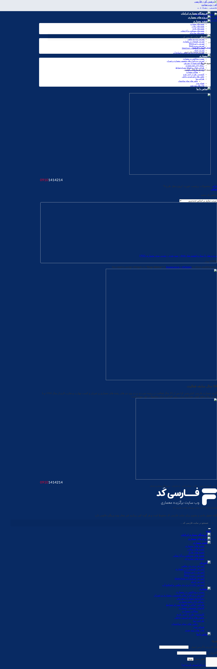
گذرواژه (212, 653)
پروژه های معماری (197, 17)
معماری (203, 56)
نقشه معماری (200, 21)
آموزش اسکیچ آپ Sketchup (193, 48)
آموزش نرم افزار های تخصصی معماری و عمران (185, 61)
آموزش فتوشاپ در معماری (193, 41)
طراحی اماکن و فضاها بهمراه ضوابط (190, 68)
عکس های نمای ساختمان (188, 81)
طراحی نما (200, 79)
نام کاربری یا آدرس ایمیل (203, 647)
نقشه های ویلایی (198, 26)
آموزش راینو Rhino (196, 44)
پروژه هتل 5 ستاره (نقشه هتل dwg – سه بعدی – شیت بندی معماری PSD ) (178, 256)
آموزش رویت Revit (196, 46)
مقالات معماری (192, 72)
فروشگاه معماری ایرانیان (194, 13)
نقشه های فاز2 (198, 29)
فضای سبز (200, 83)
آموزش (203, 563)
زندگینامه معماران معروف (194, 63)
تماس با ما (202, 89)
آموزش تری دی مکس (192, 566)
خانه (215, 186)
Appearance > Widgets (178, 267)
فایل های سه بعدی (197, 85)
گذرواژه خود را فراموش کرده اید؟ (199, 665)
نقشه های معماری (197, 24)
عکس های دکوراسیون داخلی (193, 77)
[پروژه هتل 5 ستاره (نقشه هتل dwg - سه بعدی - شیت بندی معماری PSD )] (177, 250)
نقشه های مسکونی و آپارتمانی (192, 31)
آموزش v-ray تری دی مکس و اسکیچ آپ (188, 53)
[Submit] (209, 42)
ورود (190, 659)
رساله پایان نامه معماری (194, 65)
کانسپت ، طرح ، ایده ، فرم (193, 74)
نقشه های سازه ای (197, 33)
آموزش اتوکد (199, 50)
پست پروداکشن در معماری (193, 59)
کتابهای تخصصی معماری (194, 70)
